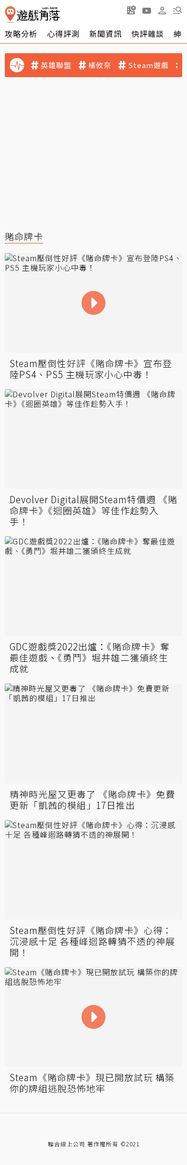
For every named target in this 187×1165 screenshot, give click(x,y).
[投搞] (131, 10)
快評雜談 (147, 33)
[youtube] (147, 10)
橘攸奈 (99, 65)
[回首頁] (32, 14)
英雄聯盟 (56, 65)
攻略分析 (21, 33)
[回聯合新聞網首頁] (10, 14)
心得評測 (63, 33)
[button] (177, 10)
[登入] (162, 10)
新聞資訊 (105, 33)
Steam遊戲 (148, 65)
